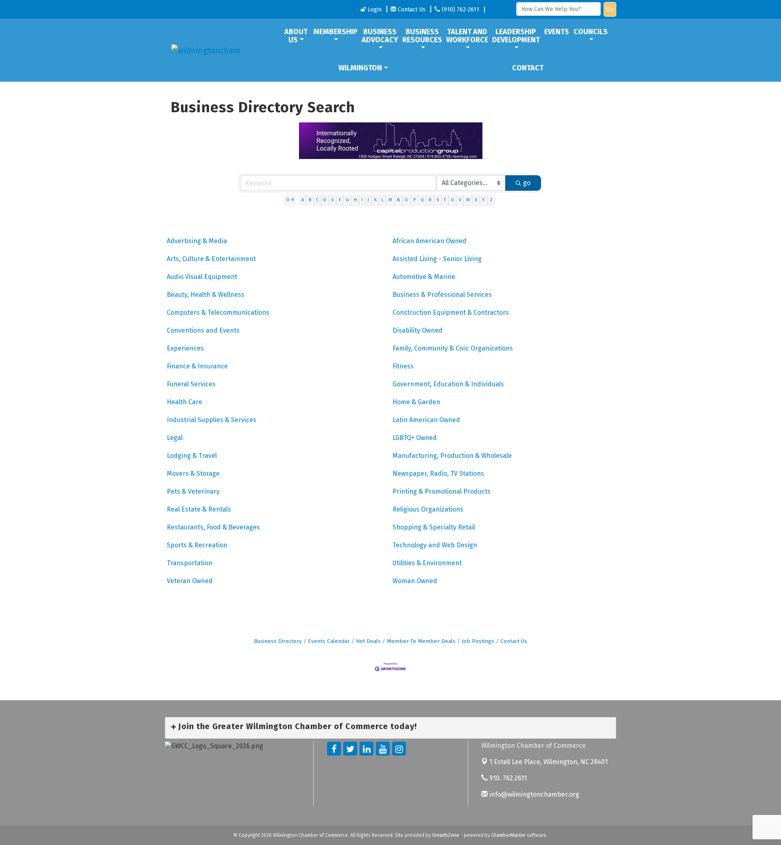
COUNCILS (591, 31)
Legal (175, 438)
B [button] (310, 200)
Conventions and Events (203, 330)
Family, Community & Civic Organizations (453, 348)
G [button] (347, 200)
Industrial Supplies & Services (211, 420)
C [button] (317, 200)
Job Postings (478, 641)
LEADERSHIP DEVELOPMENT (516, 35)
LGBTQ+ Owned (415, 438)
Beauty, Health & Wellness (205, 294)
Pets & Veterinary (193, 491)
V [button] (460, 200)
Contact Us (513, 641)
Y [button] (483, 200)
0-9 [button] (290, 200)
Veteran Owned (190, 581)
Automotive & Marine (424, 277)
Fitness (403, 366)
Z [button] (491, 200)
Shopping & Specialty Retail (434, 527)
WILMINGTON (360, 67)
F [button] (340, 200)
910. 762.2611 (507, 778)
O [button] (406, 200)
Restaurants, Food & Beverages (213, 527)
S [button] (437, 200)
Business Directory (278, 641)
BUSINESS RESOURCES (422, 35)
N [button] (398, 200)
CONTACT (527, 67)
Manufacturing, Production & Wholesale (452, 456)
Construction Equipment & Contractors (451, 312)
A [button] (302, 200)
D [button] (324, 200)
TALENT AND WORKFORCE (467, 35)
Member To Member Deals (421, 641)
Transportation (189, 563)
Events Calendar (329, 641)
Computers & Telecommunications (218, 312)
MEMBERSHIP (335, 31)
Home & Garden (416, 402)
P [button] (414, 200)
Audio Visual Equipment (202, 277)
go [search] (526, 183)
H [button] (355, 200)
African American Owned (430, 241)
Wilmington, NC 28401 (548, 762)
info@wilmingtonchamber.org (533, 794)
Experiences (185, 348)
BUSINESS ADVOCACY (380, 35)
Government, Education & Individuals (448, 384)
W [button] (468, 200)
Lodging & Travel (192, 456)
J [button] (368, 200)
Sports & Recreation (197, 545)
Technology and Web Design (435, 545)
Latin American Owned (426, 420)
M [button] (390, 200)
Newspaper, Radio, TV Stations (438, 473)
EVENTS (556, 31)
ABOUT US (296, 35)
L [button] (383, 200)
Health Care (184, 402)
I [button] (362, 200)
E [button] (333, 200)
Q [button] (422, 200)
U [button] (452, 200)
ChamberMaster (508, 835)
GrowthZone (445, 835)
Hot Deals (368, 641)
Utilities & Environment (427, 563)
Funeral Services (191, 384)
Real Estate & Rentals (199, 509)
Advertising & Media (197, 241)
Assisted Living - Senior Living (437, 259)
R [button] (430, 200)
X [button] (476, 200)
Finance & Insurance (197, 366)
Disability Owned (418, 330)
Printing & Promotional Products (442, 491)
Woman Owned (415, 581)
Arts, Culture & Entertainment (211, 259)
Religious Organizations (428, 509)
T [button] (445, 200)
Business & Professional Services (442, 294)
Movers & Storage (193, 473)
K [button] (375, 200)
